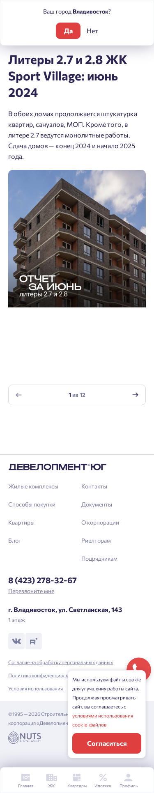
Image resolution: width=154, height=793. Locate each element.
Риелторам (96, 540)
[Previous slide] (19, 394)
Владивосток (34, 429)
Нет (92, 30)
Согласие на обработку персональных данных (60, 662)
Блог (14, 540)
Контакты (94, 486)
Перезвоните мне (31, 590)
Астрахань (31, 443)
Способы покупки (31, 504)
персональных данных (108, 430)
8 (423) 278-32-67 (42, 580)
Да (68, 30)
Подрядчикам (99, 558)
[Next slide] (135, 394)
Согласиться (107, 743)
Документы (96, 504)
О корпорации (100, 522)
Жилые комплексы (33, 486)
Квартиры (21, 522)
